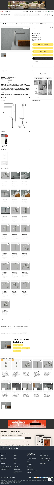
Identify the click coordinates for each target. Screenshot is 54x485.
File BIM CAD (3, 149)
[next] (51, 97)
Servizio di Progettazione (31, 458)
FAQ (1, 460)
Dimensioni (3, 97)
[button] (50, 11)
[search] (15, 15)
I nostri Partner (3, 458)
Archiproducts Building (17, 471)
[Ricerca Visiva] (39, 15)
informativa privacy (19, 444)
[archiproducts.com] (5, 15)
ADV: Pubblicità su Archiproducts (45, 460)
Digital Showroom (43, 465)
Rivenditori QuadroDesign (36, 100)
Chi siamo (2, 455)
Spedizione (29, 466)
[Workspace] (45, 15)
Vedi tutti (25, 333)
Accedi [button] (4, 23)
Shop (28, 461)
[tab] (4, 453)
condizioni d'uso (12, 444)
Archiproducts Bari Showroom (6, 466)
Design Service (45, 11)
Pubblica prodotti (25, 11)
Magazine (15, 460)
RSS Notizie (45, 480)
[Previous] (2, 369)
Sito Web (48, 78)
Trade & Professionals (38, 11)
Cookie (32, 480)
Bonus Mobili (29, 464)
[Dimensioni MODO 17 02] (15, 115)
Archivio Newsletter (17, 464)
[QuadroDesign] (35, 29)
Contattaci (2, 461)
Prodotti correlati (5, 168)
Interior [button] (2, 11)
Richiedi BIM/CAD (43, 51)
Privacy (24, 480)
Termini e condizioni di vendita (32, 470)
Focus (15, 463)
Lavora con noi (3, 463)
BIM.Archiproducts (17, 469)
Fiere (14, 461)
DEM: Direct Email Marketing (45, 458)
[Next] (52, 369)
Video (2, 319)
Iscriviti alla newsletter (4, 469)
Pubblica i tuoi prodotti (44, 455)
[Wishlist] (47, 15)
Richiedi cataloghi (43, 47)
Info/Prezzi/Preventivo (43, 44)
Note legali (29, 472)
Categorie (15, 455)
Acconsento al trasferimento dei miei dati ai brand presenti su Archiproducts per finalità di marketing (15, 442)
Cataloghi (3, 131)
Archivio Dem (16, 466)
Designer (15, 458)
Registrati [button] (8, 23)
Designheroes (16, 472)
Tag (2, 322)
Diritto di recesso (30, 469)
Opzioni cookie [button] (28, 480)
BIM (9, 11)
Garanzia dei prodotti (30, 467)
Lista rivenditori (42, 54)
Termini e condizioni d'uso (38, 480)
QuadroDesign (36, 33)
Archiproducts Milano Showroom (6, 464)
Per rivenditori (31, 11)
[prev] (48, 97)
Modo (38, 40)
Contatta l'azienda (39, 78)
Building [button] (6, 11)
